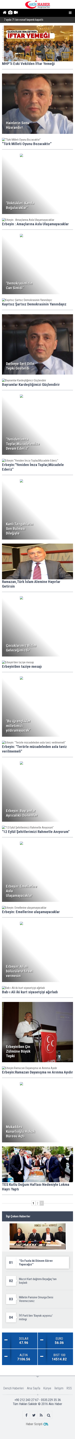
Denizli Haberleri (13, 1388)
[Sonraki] (42, 1203)
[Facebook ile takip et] (26, 1415)
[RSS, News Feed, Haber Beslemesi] (41, 1415)
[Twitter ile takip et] (34, 1415)
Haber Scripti (34, 1424)
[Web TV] (15, 13)
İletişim (58, 1388)
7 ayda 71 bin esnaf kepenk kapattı (23, 20)
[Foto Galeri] (10, 13)
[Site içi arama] (48, 1415)
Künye (47, 1388)
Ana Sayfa (33, 1388)
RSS (69, 1388)
